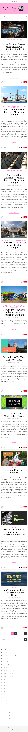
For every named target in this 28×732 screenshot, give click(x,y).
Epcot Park (23, 240)
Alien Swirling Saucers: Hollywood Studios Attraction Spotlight (14, 312)
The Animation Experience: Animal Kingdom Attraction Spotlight (14, 179)
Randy (5, 334)
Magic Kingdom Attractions (7, 700)
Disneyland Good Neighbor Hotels (9, 682)
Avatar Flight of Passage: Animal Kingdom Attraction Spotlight (14, 47)
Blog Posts (9, 39)
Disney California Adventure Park (8, 655)
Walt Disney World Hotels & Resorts (9, 715)
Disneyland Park (4, 688)
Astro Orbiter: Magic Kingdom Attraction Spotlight (14, 112)
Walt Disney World (18, 42)
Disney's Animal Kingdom (6, 667)
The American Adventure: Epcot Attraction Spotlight (14, 245)
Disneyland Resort (5, 691)
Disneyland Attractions (6, 679)
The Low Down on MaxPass (14, 471)
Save (25, 82)
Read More (14, 77)
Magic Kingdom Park (16, 106)
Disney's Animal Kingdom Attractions (17, 172)
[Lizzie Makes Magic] (14, 8)
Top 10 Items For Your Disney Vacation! (14, 358)
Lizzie (5, 82)
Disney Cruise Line (5, 658)
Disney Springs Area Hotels (7, 664)
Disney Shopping (5, 661)
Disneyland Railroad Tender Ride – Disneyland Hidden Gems (14, 532)
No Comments (18, 51)
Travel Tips (3, 709)
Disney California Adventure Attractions (10, 652)
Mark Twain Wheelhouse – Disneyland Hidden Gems (14, 592)
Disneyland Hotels (5, 685)
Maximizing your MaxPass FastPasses (14, 414)
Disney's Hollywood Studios (7, 673)
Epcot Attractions (14, 240)
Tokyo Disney (4, 706)
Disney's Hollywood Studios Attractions (17, 307)
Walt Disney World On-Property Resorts (10, 718)
